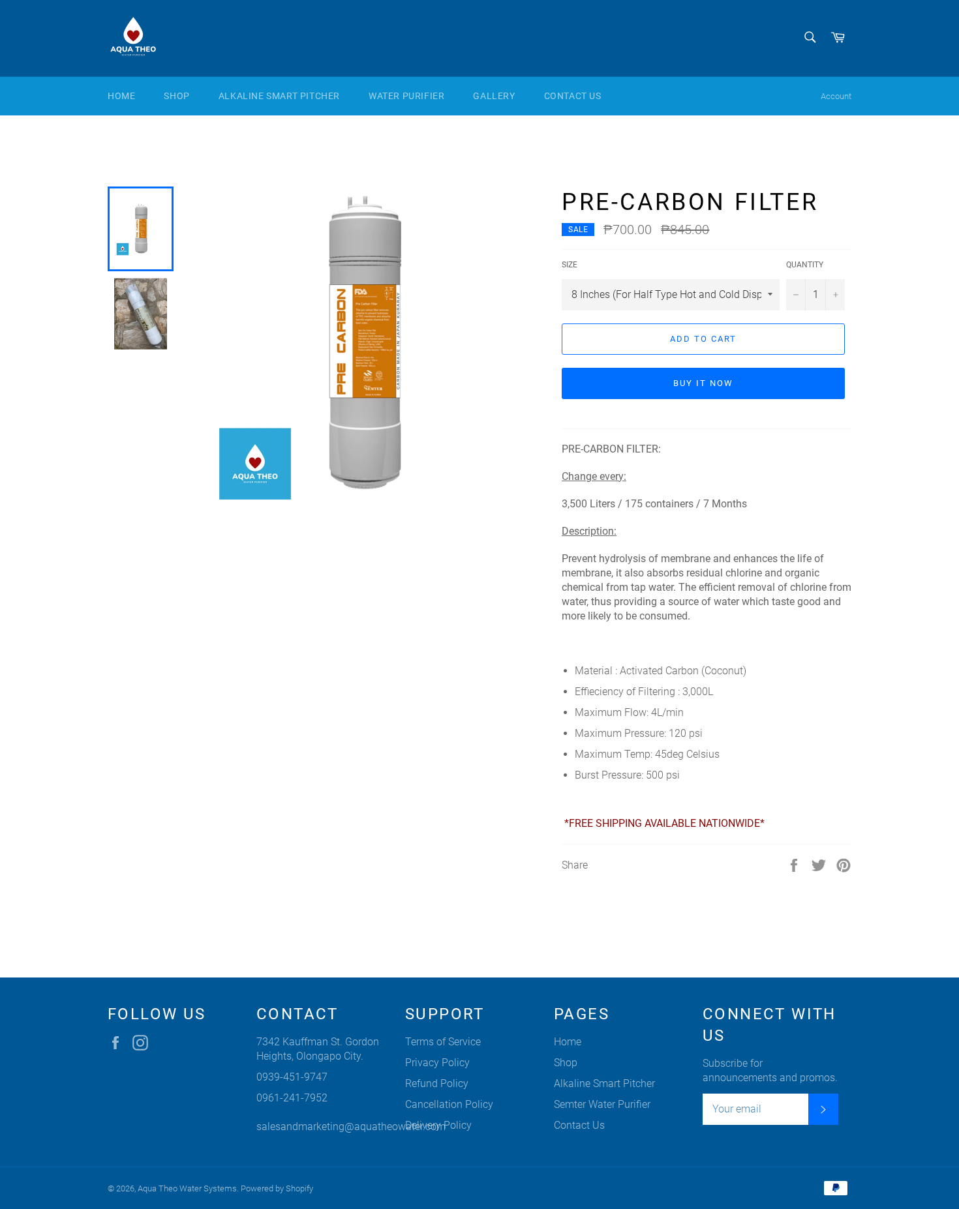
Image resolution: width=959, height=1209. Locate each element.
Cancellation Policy (449, 1104)
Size (569, 264)
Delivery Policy (438, 1125)
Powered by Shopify (277, 1188)
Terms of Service (443, 1042)
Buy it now (703, 383)
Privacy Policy (437, 1062)
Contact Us (572, 96)
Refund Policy (436, 1083)
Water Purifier (406, 96)
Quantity (804, 264)
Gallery (494, 96)
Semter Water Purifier (602, 1104)
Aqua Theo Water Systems (187, 1188)
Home (121, 96)
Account (836, 96)
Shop (176, 96)
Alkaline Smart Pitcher (279, 96)
